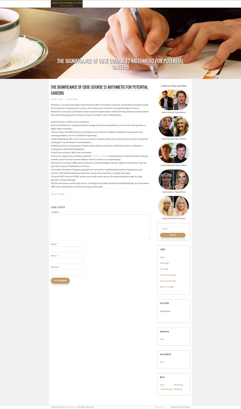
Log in (162, 257)
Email (54, 256)
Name (54, 244)
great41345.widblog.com (67, 3)
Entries (178, 385)
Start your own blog (168, 275)
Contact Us (159, 407)
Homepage (164, 263)
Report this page (58, 194)
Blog (75, 99)
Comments (166, 389)
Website (55, 267)
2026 (162, 339)
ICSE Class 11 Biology (99, 156)
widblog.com (71, 407)
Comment (55, 212)
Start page (164, 269)
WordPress (178, 389)
